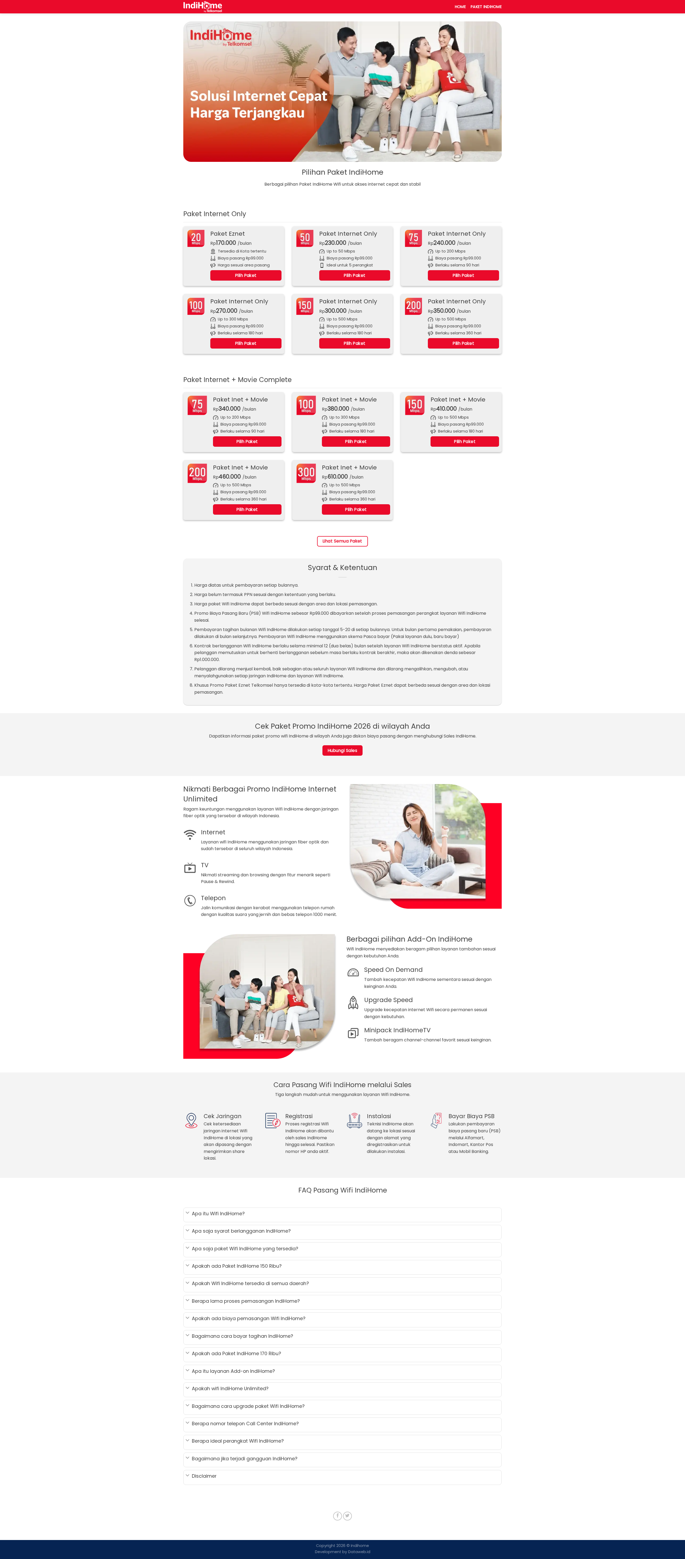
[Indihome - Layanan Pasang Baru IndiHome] (210, 6)
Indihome (360, 1545)
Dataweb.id (358, 1551)
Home (460, 6)
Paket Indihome (486, 6)
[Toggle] (188, 1213)
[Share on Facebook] (337, 1516)
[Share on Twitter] (347, 1516)
